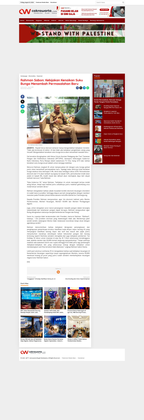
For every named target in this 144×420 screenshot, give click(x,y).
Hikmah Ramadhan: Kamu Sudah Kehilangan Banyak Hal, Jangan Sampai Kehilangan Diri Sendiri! (112, 140)
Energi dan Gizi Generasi (112, 155)
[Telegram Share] (84, 87)
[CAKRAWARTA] (38, 11)
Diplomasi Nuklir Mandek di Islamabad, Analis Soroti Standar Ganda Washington (113, 122)
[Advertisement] (75, 59)
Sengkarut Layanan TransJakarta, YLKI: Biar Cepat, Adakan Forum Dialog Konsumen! (113, 112)
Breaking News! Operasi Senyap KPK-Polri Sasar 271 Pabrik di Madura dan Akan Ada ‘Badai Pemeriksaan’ (112, 106)
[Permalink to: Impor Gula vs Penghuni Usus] (98, 135)
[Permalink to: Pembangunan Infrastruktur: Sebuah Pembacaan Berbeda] (98, 128)
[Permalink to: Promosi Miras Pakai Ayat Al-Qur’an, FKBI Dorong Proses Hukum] (79, 298)
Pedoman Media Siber (69, 358)
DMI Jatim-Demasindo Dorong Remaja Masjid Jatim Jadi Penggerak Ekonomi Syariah (30, 311)
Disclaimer (81, 358)
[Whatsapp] (87, 87)
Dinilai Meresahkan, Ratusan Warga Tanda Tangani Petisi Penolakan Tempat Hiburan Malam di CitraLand (107, 101)
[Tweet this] (80, 87)
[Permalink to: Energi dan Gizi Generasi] (98, 158)
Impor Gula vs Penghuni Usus (113, 134)
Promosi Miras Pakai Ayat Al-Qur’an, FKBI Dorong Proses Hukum (77, 311)
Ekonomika (23, 88)
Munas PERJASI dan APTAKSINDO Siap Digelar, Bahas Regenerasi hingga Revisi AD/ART (31, 340)
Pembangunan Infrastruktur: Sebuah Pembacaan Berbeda (113, 127)
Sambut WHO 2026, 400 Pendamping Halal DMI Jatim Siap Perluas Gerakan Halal (53, 311)
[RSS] (58, 272)
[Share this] (77, 87)
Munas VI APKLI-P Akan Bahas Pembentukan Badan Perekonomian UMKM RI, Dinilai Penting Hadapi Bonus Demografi (78, 340)
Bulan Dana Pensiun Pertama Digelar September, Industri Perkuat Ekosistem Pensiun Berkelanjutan (53, 340)
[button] (123, 2)
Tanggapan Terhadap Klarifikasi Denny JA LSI (41, 278)
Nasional (29, 88)
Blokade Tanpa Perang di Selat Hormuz (112, 146)
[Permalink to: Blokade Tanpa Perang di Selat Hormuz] (98, 149)
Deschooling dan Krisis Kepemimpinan (77, 278)
